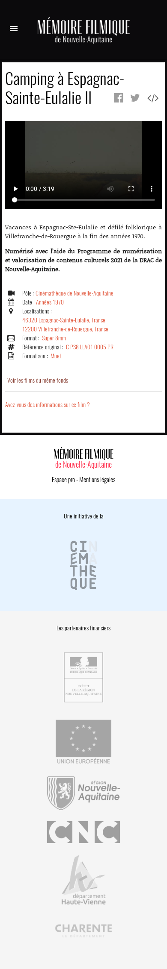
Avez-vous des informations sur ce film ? (47, 405)
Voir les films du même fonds (37, 380)
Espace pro (63, 479)
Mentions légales (97, 479)
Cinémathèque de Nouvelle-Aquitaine (74, 293)
